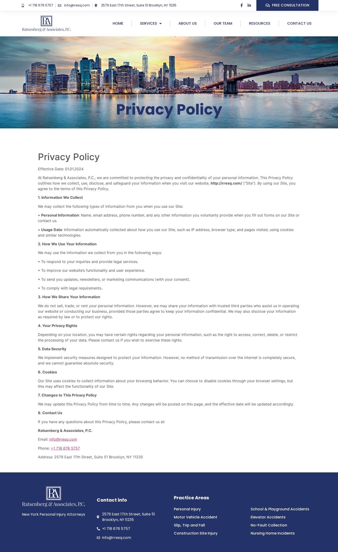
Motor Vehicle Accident (195, 517)
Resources (259, 23)
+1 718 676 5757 (65, 448)
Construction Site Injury (196, 533)
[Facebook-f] (241, 5)
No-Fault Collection (269, 525)
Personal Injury (187, 509)
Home (118, 23)
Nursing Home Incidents (273, 533)
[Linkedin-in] (249, 5)
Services (148, 23)
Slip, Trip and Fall (189, 525)
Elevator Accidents (268, 517)
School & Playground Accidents (280, 509)
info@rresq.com (63, 439)
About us (187, 23)
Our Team (223, 23)
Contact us (299, 23)
